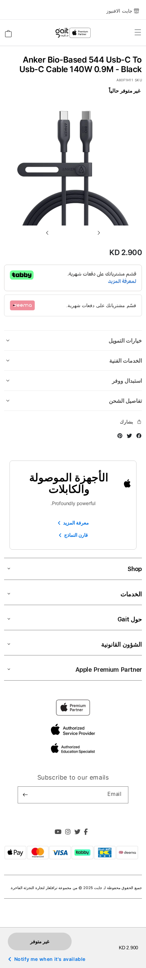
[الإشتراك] (25, 794)
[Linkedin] (68, 832)
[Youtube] (58, 832)
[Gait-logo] (73, 33)
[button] (47, 232)
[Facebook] (86, 832)
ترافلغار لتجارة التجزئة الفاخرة (35, 888)
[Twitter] (77, 832)
